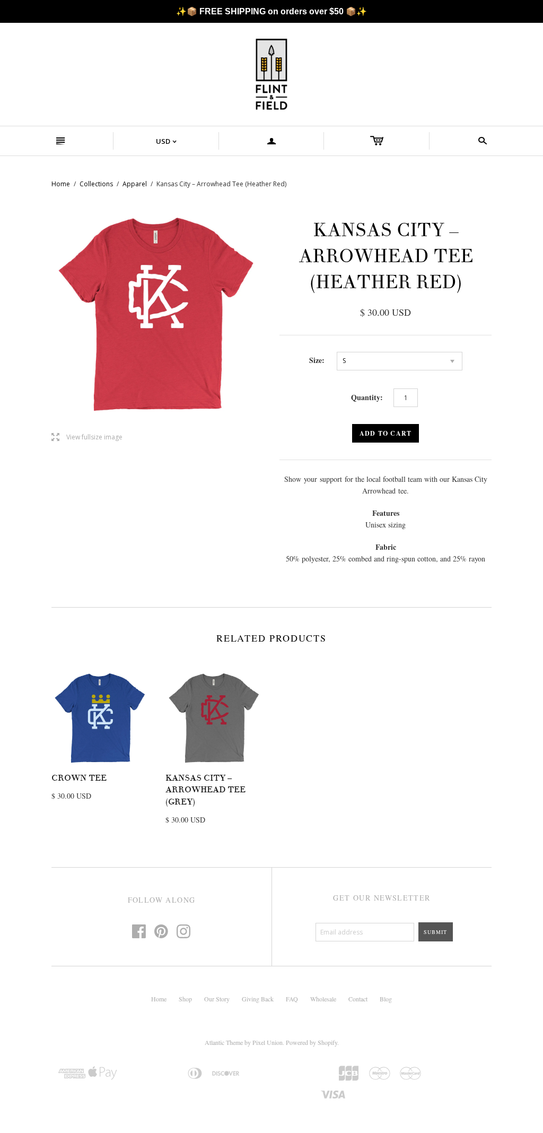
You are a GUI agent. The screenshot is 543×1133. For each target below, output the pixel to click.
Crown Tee (79, 778)
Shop (185, 998)
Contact (357, 998)
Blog (386, 998)
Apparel (134, 183)
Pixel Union (267, 1042)
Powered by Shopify (311, 1042)
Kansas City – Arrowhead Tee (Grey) (205, 790)
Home (60, 183)
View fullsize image (86, 437)
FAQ (292, 998)
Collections (96, 183)
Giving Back (258, 998)
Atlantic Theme (224, 1042)
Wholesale (323, 998)
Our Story (217, 998)
